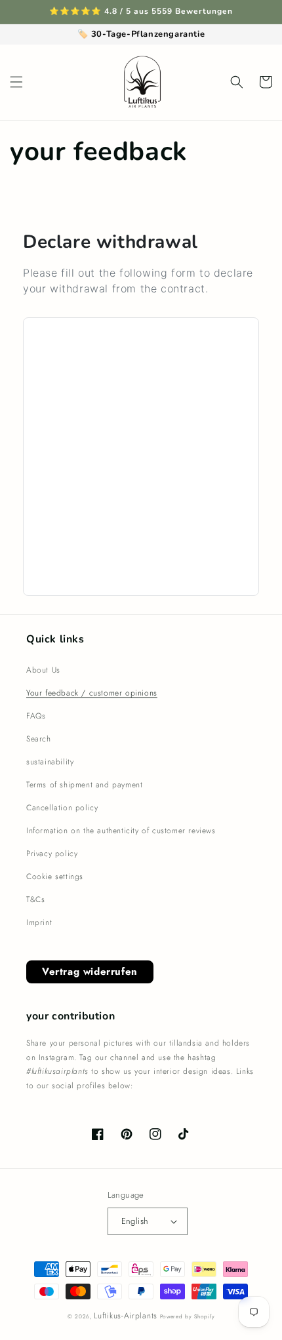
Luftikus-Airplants (125, 1316)
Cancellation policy (62, 808)
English (135, 1221)
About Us (43, 670)
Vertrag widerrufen (90, 971)
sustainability (49, 762)
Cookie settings (54, 876)
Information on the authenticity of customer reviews (121, 831)
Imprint (39, 922)
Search (38, 739)
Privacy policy (51, 853)
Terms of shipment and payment (84, 785)
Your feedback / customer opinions (91, 693)
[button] (16, 82)
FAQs (35, 716)
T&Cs (35, 899)
